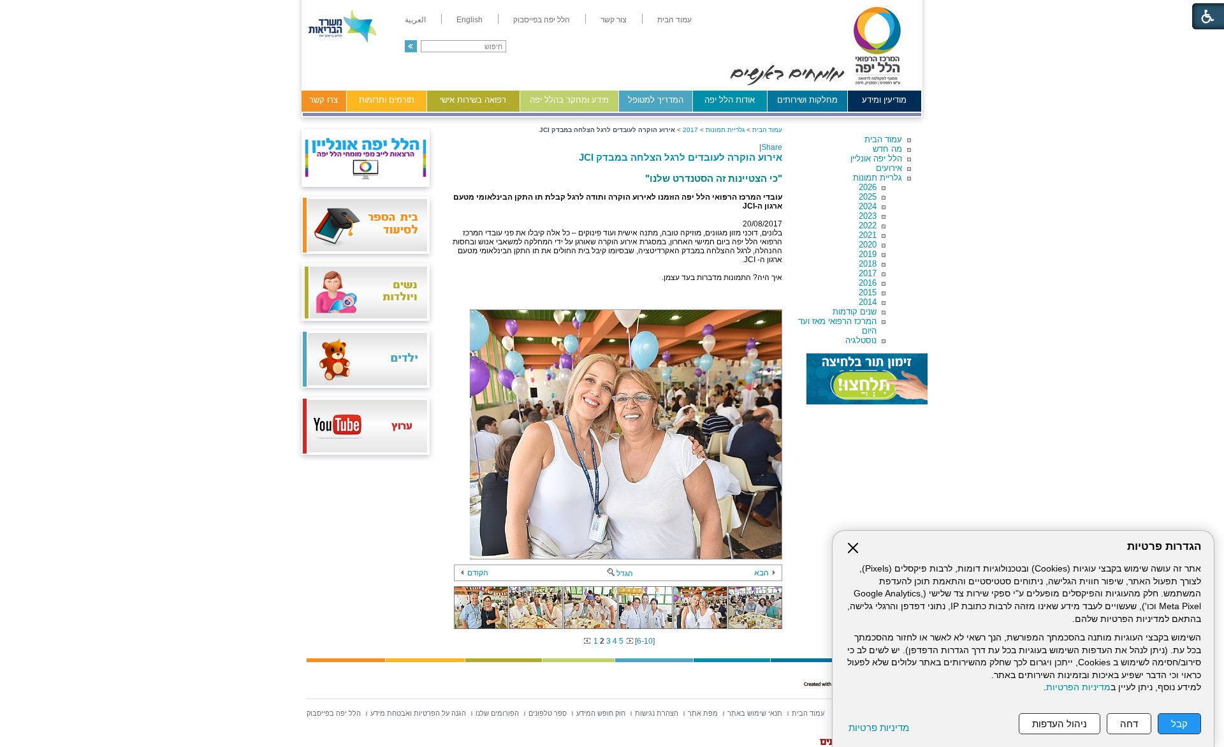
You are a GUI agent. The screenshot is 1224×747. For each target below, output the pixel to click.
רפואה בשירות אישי (473, 100)
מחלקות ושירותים (807, 100)
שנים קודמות (855, 311)
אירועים (889, 168)
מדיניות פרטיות (879, 727)
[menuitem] (674, 19)
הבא (761, 572)
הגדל (624, 573)
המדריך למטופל (655, 100)
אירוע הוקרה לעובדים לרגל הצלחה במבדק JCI (680, 157)
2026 (868, 187)
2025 (868, 197)
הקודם (477, 572)
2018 (868, 264)
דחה (1129, 723)
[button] (411, 46)
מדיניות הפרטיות (1078, 687)
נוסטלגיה (861, 340)
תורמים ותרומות (386, 100)
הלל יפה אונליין (876, 158)
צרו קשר (323, 100)
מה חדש (887, 149)
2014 (868, 302)
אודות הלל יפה (729, 100)
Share (771, 147)
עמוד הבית (883, 139)
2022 (868, 225)
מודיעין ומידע (884, 100)
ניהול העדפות (1059, 723)
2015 (868, 292)
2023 (868, 216)
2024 (868, 206)
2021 (868, 235)
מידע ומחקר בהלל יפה (569, 100)
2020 (868, 244)
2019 (868, 254)
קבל (1179, 723)
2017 (868, 273)
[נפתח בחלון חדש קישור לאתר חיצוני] (867, 378)
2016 (868, 283)
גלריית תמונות (877, 177)
